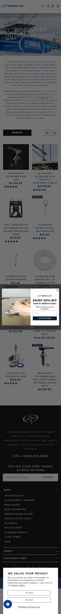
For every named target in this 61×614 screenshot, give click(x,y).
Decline (29, 600)
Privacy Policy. (18, 586)
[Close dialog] (57, 290)
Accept (29, 593)
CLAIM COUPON (44, 318)
